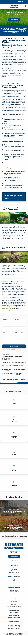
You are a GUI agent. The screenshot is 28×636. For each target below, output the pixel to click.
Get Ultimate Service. (13, 379)
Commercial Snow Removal (14, 625)
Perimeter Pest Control (14, 602)
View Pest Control (14, 451)
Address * (5, 328)
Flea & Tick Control (14, 601)
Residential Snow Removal (14, 626)
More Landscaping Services (14, 595)
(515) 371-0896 (14, 2)
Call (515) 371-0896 (14, 19)
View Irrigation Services (14, 467)
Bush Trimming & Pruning (14, 591)
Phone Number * (18, 323)
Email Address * (6, 323)
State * (16, 332)
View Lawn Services (14, 401)
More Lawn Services (14, 572)
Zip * (22, 332)
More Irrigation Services (14, 617)
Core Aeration (14, 570)
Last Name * (17, 319)
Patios (14, 580)
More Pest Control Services (14, 606)
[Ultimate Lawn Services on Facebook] (13, 560)
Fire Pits (14, 581)
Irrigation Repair (14, 614)
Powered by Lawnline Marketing (15, 634)
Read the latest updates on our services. (14, 536)
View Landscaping (14, 434)
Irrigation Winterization (14, 615)
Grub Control (14, 604)
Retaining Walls (14, 579)
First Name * (5, 319)
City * (4, 332)
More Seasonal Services (14, 628)
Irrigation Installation (14, 612)
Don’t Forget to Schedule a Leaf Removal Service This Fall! (14, 524)
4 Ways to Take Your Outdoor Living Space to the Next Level (14, 508)
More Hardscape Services (14, 583)
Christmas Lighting (14, 623)
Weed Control (14, 569)
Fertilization (14, 567)
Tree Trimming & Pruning (14, 593)
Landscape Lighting (14, 590)
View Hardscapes (14, 418)
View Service (14, 483)
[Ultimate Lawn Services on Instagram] (15, 560)
